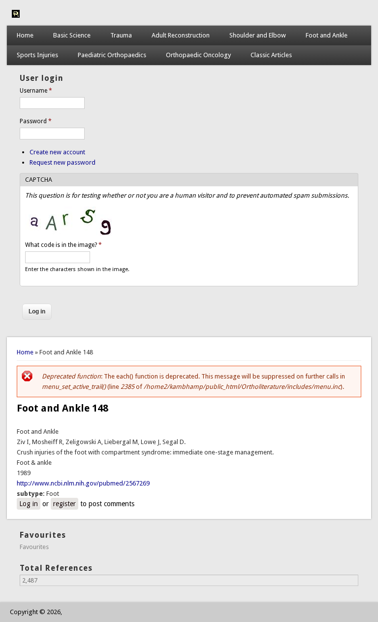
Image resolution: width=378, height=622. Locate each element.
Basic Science (72, 35)
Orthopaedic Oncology (198, 55)
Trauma (121, 35)
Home (25, 35)
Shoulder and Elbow (257, 35)
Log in (28, 504)
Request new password (62, 162)
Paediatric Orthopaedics (112, 55)
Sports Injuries (37, 55)
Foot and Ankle (326, 35)
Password (36, 121)
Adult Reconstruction (181, 35)
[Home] (16, 15)
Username (36, 90)
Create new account (57, 152)
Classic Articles (271, 55)
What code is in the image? (63, 245)
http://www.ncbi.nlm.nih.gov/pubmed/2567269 (83, 483)
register (64, 504)
